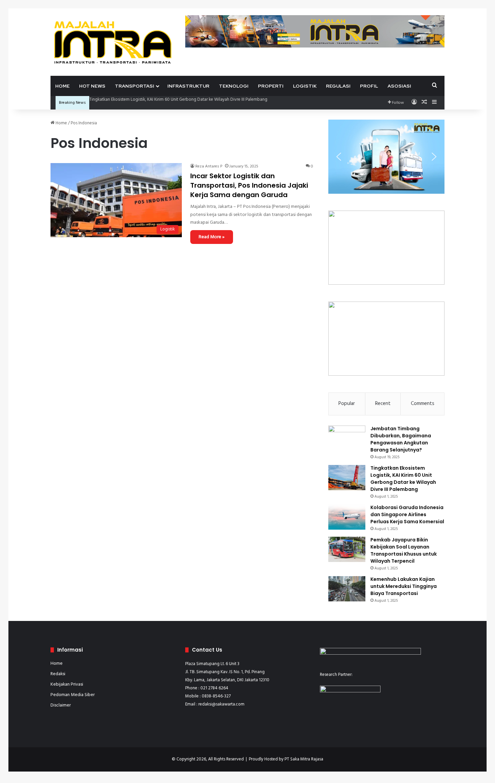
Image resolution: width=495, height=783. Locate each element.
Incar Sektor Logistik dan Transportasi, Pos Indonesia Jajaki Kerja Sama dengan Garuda (249, 185)
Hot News (92, 86)
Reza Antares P (208, 166)
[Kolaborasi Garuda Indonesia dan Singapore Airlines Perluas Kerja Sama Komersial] (346, 517)
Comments (422, 404)
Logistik (305, 86)
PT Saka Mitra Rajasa (304, 759)
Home (62, 86)
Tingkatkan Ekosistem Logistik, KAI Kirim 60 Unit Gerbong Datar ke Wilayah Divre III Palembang (178, 99)
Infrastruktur (188, 86)
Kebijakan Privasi (67, 684)
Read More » (212, 237)
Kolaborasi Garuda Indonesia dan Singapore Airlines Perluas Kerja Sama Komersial (407, 514)
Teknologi (234, 86)
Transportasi (134, 86)
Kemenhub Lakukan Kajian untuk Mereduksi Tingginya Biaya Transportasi (403, 586)
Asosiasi (399, 86)
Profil (369, 86)
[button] (338, 156)
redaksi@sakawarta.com (221, 704)
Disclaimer (61, 705)
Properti (271, 86)
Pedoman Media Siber (73, 694)
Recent (383, 404)
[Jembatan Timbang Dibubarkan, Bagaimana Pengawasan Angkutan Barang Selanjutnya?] (346, 438)
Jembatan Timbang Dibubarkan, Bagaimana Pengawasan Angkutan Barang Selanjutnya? (400, 439)
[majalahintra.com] (113, 42)
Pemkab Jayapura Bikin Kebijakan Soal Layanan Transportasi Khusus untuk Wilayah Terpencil (403, 550)
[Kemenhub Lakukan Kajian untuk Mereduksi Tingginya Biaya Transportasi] (346, 588)
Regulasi (338, 86)
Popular (346, 404)
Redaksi (58, 674)
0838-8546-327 (216, 696)
